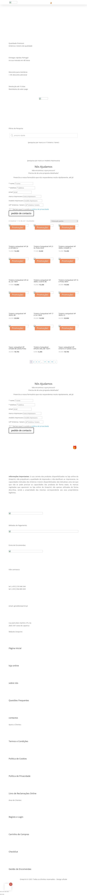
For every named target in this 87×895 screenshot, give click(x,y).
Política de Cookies (18, 758)
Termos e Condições (18, 741)
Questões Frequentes (19, 700)
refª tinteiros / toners (17, 205)
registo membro (43, 463)
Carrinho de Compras (19, 834)
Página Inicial (15, 648)
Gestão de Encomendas (20, 869)
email (11, 192)
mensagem (8, 21)
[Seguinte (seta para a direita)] (3, 894)
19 (52, 362)
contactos (13, 717)
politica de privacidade (40, 209)
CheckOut (13, 851)
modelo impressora (16, 201)
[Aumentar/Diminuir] (8, 891)
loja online (14, 665)
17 (45, 362)
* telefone (12, 188)
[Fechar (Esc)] (1, 891)
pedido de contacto (21, 213)
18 (48, 362)
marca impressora (16, 196)
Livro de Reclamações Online (22, 793)
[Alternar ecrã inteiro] (5, 891)
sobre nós (13, 683)
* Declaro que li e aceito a (30, 209)
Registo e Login (16, 817)
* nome (11, 183)
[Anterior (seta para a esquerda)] (1, 894)
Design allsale (62, 879)
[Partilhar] (3, 891)
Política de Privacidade (19, 776)
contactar (24, 21)
